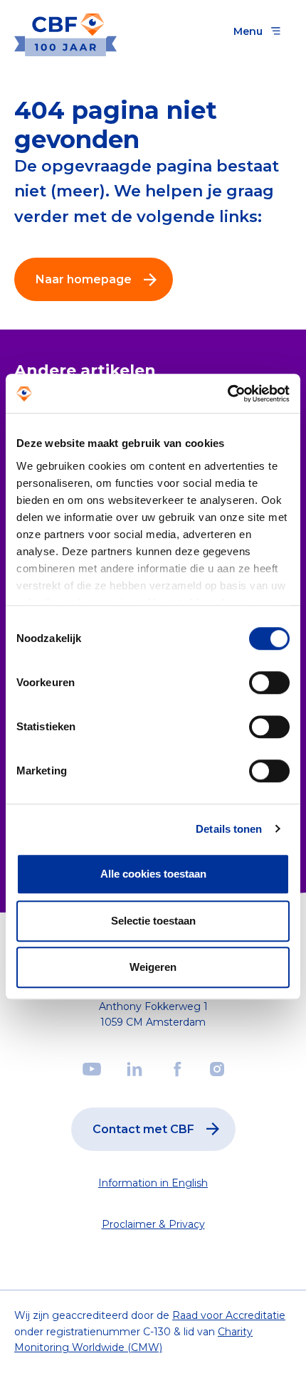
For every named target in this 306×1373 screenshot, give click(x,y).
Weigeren (153, 967)
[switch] (269, 682)
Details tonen (229, 829)
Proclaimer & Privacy (153, 1224)
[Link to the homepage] (65, 31)
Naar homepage (84, 279)
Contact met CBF (143, 1129)
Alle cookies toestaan (153, 874)
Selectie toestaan (153, 921)
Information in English (153, 1183)
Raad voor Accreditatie (228, 1315)
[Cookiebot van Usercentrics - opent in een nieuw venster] (227, 393)
